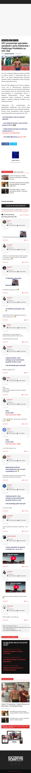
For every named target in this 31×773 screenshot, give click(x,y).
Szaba (8, 377)
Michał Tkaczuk (9, 53)
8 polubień (25, 292)
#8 (27, 407)
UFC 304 (15, 40)
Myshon (9, 220)
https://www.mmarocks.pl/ (15, 162)
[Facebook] (14, 165)
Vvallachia (9, 267)
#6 (27, 354)
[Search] (29, 2)
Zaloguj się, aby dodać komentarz (15, 205)
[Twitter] (19, 763)
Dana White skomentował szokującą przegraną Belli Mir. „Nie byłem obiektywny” (19, 184)
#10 (27, 463)
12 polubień (25, 394)
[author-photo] (15, 158)
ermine (8, 428)
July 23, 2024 (22, 137)
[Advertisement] (15, 20)
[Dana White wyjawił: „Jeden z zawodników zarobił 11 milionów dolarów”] (5, 191)
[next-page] (5, 196)
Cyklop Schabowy (11, 536)
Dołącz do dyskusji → (24, 215)
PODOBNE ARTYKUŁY (7, 172)
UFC (10, 40)
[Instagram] (17, 165)
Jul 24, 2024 (5, 613)
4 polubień (25, 480)
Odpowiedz (5, 240)
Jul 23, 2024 (5, 228)
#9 (27, 436)
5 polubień (25, 341)
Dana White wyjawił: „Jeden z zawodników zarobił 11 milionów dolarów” (18, 191)
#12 (27, 523)
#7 (27, 384)
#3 (27, 274)
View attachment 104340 (13, 415)
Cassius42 (9, 244)
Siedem (9, 324)
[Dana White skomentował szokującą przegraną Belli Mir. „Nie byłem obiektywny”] (5, 184)
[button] (2, 2)
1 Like (26, 240)
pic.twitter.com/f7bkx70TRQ (11, 133)
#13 (27, 544)
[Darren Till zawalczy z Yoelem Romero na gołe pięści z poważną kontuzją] (5, 177)
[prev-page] (2, 196)
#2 (27, 252)
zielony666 (9, 515)
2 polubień (25, 262)
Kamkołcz (9, 485)
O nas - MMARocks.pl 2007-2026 (16, 771)
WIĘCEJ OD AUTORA (18, 172)
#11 (27, 492)
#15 (27, 613)
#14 (27, 579)
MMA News (10, 37)
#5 (27, 331)
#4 (27, 305)
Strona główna (4, 37)
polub (26, 319)
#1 (27, 228)
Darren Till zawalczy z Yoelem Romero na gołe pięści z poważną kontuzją (18, 177)
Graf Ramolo (10, 606)
